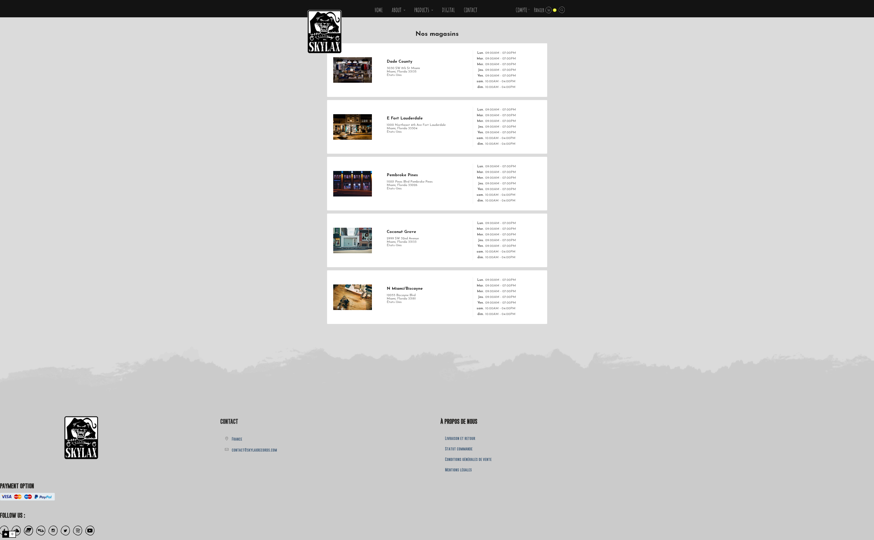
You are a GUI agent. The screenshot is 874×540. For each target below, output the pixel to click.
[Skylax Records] (49, 436)
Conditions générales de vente (468, 459)
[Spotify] (77, 530)
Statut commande (459, 449)
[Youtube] (89, 530)
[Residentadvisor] (40, 530)
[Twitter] (65, 530)
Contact (229, 421)
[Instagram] (53, 530)
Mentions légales (458, 470)
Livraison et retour (460, 438)
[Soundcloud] (16, 530)
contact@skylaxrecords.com (254, 450)
